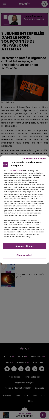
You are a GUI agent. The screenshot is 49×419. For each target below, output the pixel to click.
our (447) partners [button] (16, 171)
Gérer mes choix (24, 255)
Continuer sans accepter (34, 158)
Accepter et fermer (24, 246)
